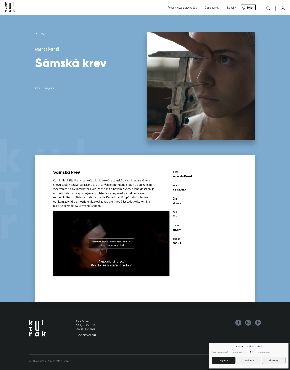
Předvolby (273, 360)
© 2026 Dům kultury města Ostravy (50, 360)
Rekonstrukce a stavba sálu (182, 7)
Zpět (43, 34)
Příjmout (224, 360)
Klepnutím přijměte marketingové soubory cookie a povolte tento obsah (111, 243)
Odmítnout (249, 360)
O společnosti (212, 7)
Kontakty (231, 7)
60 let (250, 7)
